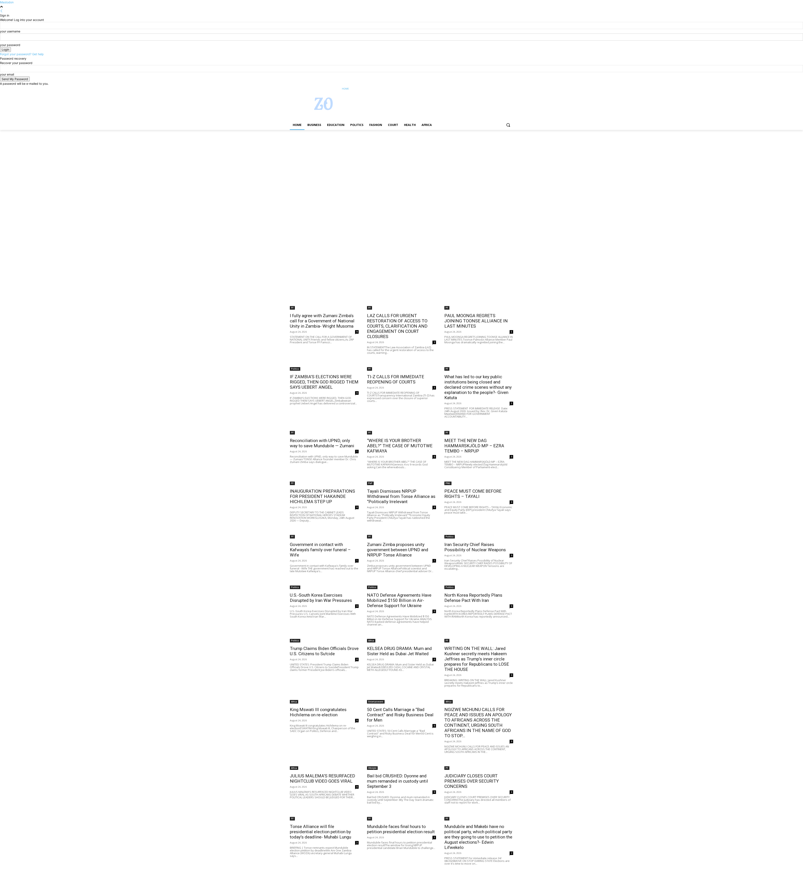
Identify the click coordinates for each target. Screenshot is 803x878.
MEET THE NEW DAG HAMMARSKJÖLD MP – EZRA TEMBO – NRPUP (474, 446)
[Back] (1, 11)
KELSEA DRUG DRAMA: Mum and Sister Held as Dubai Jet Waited (399, 651)
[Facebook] (487, 88)
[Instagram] (493, 88)
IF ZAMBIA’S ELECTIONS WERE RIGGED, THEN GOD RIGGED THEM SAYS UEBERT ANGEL (324, 382)
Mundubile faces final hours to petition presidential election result (401, 829)
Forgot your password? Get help (22, 54)
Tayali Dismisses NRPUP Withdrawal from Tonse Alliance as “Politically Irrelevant (401, 496)
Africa (371, 640)
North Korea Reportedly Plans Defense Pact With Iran (473, 598)
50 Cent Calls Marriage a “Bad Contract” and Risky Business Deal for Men (400, 715)
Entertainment (375, 701)
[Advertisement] (125, 161)
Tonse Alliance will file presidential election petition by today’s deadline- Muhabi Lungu (320, 832)
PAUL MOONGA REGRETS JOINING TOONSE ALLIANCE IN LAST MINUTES (476, 321)
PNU (448, 483)
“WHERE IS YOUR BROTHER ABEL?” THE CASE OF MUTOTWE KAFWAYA (399, 446)
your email (7, 74)
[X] (499, 88)
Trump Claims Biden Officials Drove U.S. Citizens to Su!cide (324, 651)
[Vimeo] (505, 88)
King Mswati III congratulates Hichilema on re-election (318, 712)
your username (10, 31)
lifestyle (372, 767)
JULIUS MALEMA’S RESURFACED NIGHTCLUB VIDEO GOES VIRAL (322, 778)
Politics (295, 368)
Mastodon (7, 2)
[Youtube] (510, 88)
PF (292, 307)
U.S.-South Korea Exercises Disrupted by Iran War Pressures (321, 598)
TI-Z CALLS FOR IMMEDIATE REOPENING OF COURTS (395, 379)
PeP (370, 483)
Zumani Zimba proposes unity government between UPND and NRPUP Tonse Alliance (397, 550)
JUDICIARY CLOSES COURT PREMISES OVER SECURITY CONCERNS (471, 781)
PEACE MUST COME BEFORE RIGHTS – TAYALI (472, 494)
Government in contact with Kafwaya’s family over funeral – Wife (320, 550)
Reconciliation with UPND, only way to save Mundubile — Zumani (322, 443)
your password (10, 45)
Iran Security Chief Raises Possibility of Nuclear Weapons (475, 547)
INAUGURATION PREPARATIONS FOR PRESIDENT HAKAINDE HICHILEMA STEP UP (322, 496)
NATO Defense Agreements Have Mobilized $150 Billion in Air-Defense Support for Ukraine (399, 600)
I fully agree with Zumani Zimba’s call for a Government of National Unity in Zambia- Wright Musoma (322, 321)
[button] (508, 125)
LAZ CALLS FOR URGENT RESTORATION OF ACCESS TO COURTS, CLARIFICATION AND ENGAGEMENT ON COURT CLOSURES (397, 326)
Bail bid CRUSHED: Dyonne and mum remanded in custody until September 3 (397, 781)
